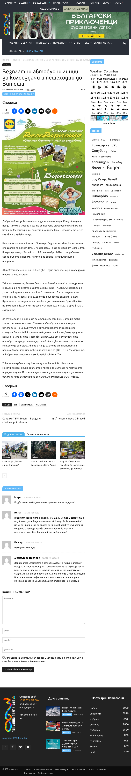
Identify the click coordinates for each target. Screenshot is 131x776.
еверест (97, 185)
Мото (117, 3)
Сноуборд (99, 151)
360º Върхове (78, 769)
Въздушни (40, 3)
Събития (26, 43)
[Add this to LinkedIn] (34, 111)
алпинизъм (101, 162)
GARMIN (95, 140)
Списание (15, 51)
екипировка (113, 185)
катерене (100, 202)
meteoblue (109, 123)
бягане (98, 168)
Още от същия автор (38, 434)
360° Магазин (34, 51)
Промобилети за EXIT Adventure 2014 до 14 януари (72, 725)
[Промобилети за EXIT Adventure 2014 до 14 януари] (53, 726)
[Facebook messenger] (21, 111)
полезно (96, 225)
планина (118, 219)
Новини (14, 43)
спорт (116, 243)
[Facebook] (5, 747)
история (114, 197)
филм (95, 265)
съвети (97, 248)
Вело (106, 3)
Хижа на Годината (76, 9)
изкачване (116, 191)
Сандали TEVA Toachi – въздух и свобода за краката (21, 420)
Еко (87, 43)
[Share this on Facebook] (14, 111)
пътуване (110, 236)
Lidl (15, 405)
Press (91, 769)
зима (99, 190)
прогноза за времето (104, 231)
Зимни (9, 3)
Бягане (94, 3)
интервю (100, 196)
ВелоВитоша (27, 405)
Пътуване (42, 43)
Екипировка (102, 43)
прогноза (107, 225)
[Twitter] (20, 747)
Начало (5, 60)
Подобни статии (13, 434)
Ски (115, 145)
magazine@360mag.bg (14, 738)
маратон (97, 208)
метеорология (111, 208)
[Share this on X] (28, 111)
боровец (117, 162)
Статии (94, 724)
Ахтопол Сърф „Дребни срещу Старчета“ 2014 (70, 743)
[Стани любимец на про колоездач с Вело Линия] (43, 450)
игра (107, 191)
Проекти (101, 769)
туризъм (119, 254)
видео (114, 168)
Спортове (95, 713)
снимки (107, 242)
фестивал (113, 260)
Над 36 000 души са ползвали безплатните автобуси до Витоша (72, 465)
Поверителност (46, 773)
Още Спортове (49, 9)
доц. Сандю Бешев (104, 179)
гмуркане (96, 174)
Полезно (58, 43)
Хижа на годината (101, 157)
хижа (115, 265)
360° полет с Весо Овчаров (68, 418)
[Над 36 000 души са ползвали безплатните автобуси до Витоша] (72, 450)
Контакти (29, 773)
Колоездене (100, 145)
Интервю (75, 43)
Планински (60, 3)
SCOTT (104, 140)
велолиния (41, 405)
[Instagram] (13, 747)
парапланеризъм (102, 219)
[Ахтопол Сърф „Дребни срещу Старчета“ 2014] (53, 744)
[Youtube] (28, 747)
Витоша (115, 139)
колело (114, 202)
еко (93, 191)
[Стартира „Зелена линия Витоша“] (14, 450)
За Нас (27, 769)
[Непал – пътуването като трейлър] (53, 711)
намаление (98, 214)
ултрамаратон (99, 260)
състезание (102, 254)
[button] (124, 43)
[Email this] (41, 111)
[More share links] (54, 111)
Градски (79, 3)
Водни (23, 3)
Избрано (94, 719)
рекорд (96, 242)
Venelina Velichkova (14, 90)
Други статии (58, 699)
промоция (96, 237)
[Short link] (48, 111)
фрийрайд (105, 265)
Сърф (113, 151)
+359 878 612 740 (29, 700)
